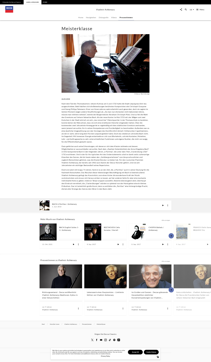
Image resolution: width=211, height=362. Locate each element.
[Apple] (118, 340)
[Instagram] (105, 340)
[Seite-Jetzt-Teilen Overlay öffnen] (181, 9)
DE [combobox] (191, 10)
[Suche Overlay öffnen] (186, 9)
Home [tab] (80, 17)
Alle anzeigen (166, 220)
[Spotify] (114, 340)
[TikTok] (110, 340)
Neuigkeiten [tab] (91, 17)
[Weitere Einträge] (171, 235)
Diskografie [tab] (103, 17)
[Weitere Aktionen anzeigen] (168, 205)
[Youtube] (101, 340)
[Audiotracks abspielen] (163, 205)
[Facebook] (97, 340)
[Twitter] (92, 340)
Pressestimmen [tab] (126, 17)
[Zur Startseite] (49, 12)
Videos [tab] (114, 17)
